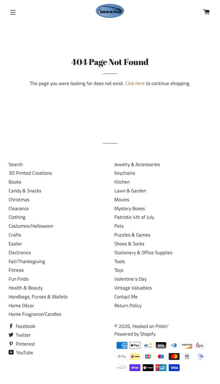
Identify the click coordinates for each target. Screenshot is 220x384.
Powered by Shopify (135, 334)
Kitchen (122, 182)
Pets (119, 226)
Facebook (25, 326)
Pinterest (25, 344)
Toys (118, 270)
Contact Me (126, 296)
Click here (135, 83)
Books (15, 182)
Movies (121, 199)
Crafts (15, 235)
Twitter (23, 335)
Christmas (19, 199)
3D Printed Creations (30, 173)
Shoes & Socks (129, 243)
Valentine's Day (130, 279)
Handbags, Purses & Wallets (38, 296)
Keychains (124, 173)
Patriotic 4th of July (134, 217)
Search (16, 164)
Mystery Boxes (129, 208)
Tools (119, 261)
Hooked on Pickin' (150, 326)
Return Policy (128, 305)
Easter (15, 243)
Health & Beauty (26, 288)
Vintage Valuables (133, 288)
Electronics (20, 252)
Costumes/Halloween (31, 226)
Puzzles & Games (132, 235)
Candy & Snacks (25, 190)
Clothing (17, 217)
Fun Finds (19, 279)
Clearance (19, 208)
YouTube (24, 352)
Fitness (16, 270)
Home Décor (21, 305)
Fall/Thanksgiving (27, 261)
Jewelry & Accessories (137, 164)
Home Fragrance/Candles (35, 314)
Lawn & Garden (130, 190)
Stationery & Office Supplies (143, 252)
